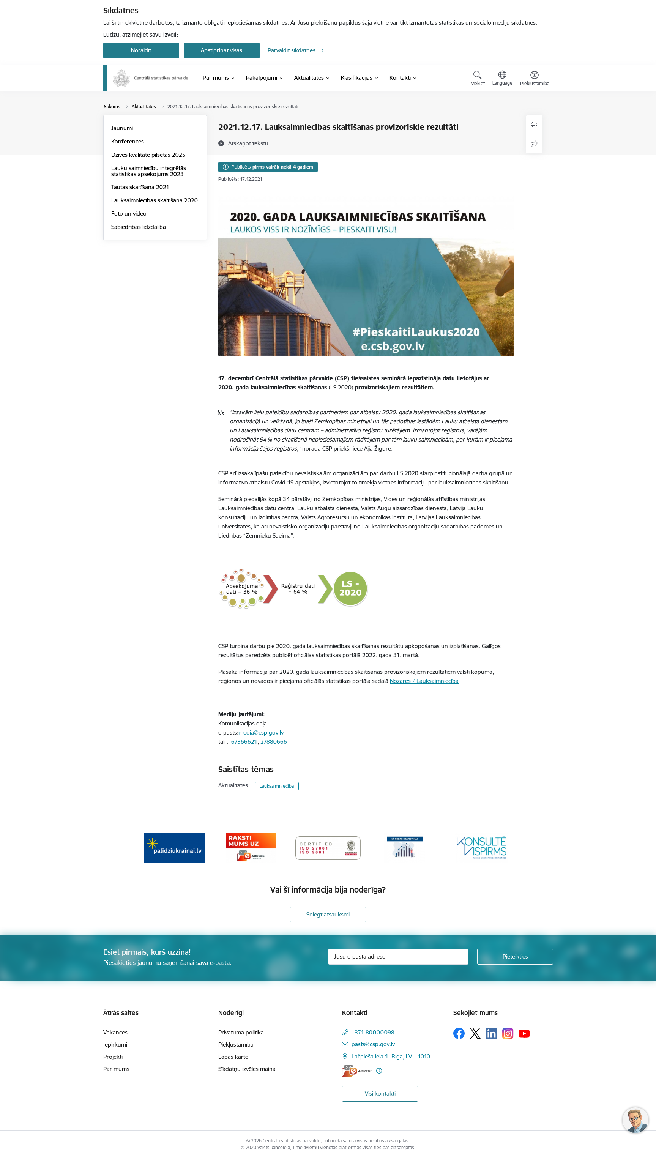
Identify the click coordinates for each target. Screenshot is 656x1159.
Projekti (113, 1056)
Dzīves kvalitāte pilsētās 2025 (148, 154)
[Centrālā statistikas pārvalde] (151, 78)
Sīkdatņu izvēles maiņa (247, 1068)
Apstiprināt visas (221, 50)
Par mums (116, 1068)
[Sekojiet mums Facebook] (459, 1033)
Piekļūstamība (236, 1044)
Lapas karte (233, 1056)
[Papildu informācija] (379, 1071)
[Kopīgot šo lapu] (534, 143)
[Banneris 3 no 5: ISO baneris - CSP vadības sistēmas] (328, 847)
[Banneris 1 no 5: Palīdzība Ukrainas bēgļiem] (174, 847)
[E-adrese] (357, 1070)
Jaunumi (122, 128)
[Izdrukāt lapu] (534, 124)
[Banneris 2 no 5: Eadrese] (251, 847)
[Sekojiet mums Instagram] (508, 1033)
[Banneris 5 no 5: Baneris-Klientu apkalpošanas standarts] (481, 847)
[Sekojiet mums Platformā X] (475, 1033)
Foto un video (129, 213)
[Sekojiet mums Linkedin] (491, 1033)
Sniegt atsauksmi (328, 914)
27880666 (273, 741)
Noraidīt (141, 50)
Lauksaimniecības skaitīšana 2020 (154, 200)
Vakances (115, 1032)
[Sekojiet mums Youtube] (524, 1033)
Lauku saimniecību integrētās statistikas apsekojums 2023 (148, 171)
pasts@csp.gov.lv (373, 1044)
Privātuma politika (241, 1032)
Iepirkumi (115, 1044)
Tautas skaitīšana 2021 (140, 187)
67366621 (244, 741)
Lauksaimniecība (277, 786)
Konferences (127, 141)
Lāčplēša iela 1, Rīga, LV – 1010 (391, 1056)
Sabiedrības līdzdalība (138, 226)
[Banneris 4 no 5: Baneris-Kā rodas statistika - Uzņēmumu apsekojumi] (405, 847)
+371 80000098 (373, 1032)
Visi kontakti (380, 1093)
